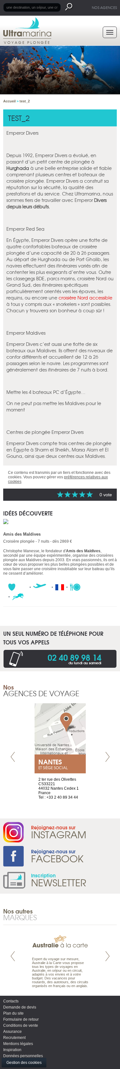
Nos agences (104, 7)
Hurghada (17, 168)
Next (107, 757)
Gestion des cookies (24, 1062)
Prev (13, 757)
